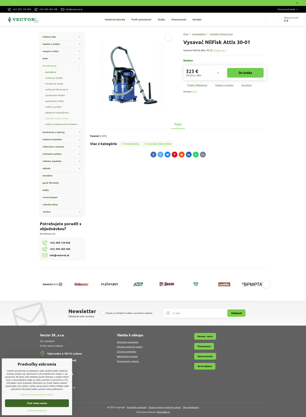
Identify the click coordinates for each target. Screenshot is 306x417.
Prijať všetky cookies (37, 403)
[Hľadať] (270, 19)
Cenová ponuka (205, 356)
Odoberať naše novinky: (81, 316)
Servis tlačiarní (205, 366)
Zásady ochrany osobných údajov (164, 407)
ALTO (194, 91)
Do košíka (245, 73)
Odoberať (236, 313)
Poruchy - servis (205, 336)
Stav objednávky (191, 407)
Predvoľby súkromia (136, 407)
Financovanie (204, 346)
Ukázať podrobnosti (37, 410)
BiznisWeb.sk (163, 412)
